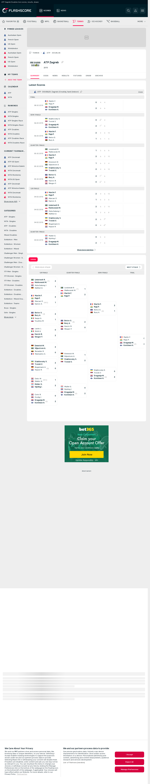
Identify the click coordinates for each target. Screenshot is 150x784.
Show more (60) (10, 201)
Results (65, 76)
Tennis (36, 53)
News (55, 76)
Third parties (22, 774)
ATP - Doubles (53, 53)
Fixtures (77, 76)
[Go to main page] (18, 10)
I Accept (129, 755)
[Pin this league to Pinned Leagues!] (62, 62)
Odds (45, 76)
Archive (99, 76)
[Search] (128, 11)
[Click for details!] (86, 105)
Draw (88, 76)
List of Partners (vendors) (74, 762)
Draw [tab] (33, 259)
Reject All (129, 762)
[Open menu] (142, 11)
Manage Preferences (129, 769)
